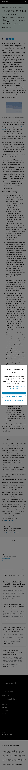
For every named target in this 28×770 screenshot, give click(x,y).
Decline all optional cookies (13, 396)
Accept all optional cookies (14, 393)
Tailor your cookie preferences (14, 400)
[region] (14, 385)
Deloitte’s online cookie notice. (17, 387)
